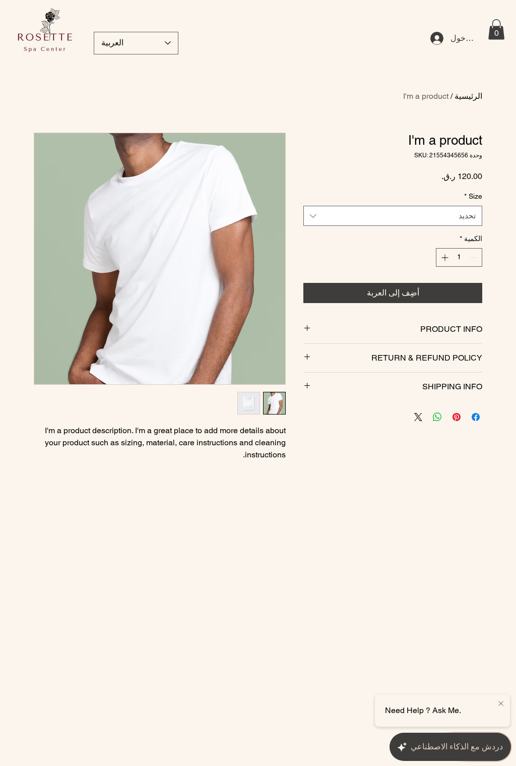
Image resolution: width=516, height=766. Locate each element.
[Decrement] (474, 257)
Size (473, 196)
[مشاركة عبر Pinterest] (456, 417)
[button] (496, 29)
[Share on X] (418, 417)
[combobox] (392, 216)
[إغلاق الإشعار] (501, 704)
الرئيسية (468, 96)
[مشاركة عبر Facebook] (476, 417)
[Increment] (443, 257)
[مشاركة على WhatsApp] (437, 417)
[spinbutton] (459, 257)
